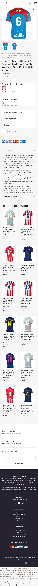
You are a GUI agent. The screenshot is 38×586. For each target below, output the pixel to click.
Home (3, 53)
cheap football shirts (21, 482)
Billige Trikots (33, 572)
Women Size (6, 73)
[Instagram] (15, 503)
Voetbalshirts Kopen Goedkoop (23, 574)
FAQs (19, 520)
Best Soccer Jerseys (19, 532)
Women (8, 53)
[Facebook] (19, 503)
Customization (8, 91)
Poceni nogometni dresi (24, 583)
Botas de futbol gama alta (8, 568)
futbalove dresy (25, 579)
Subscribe (19, 464)
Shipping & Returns (19, 514)
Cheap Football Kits (19, 530)
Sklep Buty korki (22, 568)
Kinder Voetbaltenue (13, 579)
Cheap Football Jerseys (19, 536)
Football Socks (10, 105)
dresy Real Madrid (22, 572)
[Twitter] (23, 503)
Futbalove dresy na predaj (8, 585)
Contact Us (19, 512)
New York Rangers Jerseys (14, 570)
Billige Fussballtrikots (6, 574)
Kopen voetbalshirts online (8, 576)
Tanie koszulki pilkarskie (21, 581)
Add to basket (14, 131)
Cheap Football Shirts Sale (19, 534)
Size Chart (19, 516)
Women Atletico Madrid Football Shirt (18, 138)
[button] (33, 9)
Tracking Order (19, 518)
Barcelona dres (11, 572)
